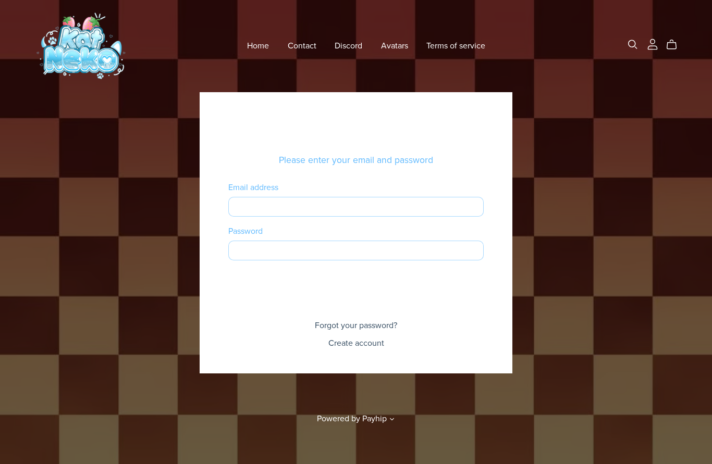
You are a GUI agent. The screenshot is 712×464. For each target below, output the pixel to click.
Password (245, 231)
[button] (392, 420)
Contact (302, 46)
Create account (356, 343)
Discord (348, 46)
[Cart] (675, 45)
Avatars (394, 46)
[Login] (652, 44)
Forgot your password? (356, 325)
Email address (253, 188)
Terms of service (455, 46)
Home (258, 46)
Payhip (374, 418)
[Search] (632, 44)
